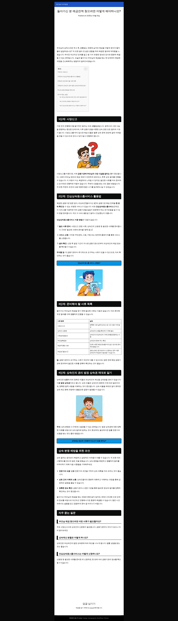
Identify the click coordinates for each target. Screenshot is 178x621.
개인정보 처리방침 (62, 4)
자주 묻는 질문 (63, 94)
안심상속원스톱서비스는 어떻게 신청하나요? (74, 105)
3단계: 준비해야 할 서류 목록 (67, 81)
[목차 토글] (85, 68)
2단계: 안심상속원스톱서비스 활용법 (69, 76)
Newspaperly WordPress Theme (98, 618)
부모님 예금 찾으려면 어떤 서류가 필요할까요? (74, 97)
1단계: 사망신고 (63, 72)
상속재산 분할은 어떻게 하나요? (70, 101)
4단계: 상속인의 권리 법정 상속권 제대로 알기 (72, 86)
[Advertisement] (89, 33)
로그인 (92, 608)
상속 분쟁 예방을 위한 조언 (67, 90)
